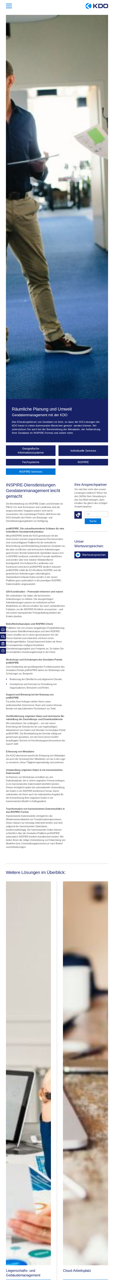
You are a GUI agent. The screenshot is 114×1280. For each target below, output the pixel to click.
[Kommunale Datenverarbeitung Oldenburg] (97, 6)
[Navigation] (9, 6)
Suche (93, 521)
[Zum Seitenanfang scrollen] (110, 1274)
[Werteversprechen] (91, 554)
